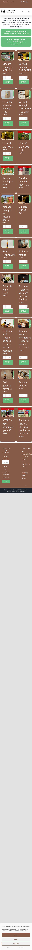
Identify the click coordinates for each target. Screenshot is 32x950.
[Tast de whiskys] (24, 374)
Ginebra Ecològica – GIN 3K (8, 67)
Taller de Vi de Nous (7, 289)
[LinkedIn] (24, 478)
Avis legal (16, 489)
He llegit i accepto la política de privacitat (5, 472)
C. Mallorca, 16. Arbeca (26, 464)
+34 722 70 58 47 (25, 458)
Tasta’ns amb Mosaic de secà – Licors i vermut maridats (8, 340)
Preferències (16, 943)
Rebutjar (16, 939)
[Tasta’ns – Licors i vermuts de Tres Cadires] (24, 278)
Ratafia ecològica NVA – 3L (24, 181)
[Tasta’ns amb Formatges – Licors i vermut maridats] (24, 323)
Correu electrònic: (5, 457)
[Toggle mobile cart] (22, 11)
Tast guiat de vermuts (7, 385)
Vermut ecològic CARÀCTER (25, 67)
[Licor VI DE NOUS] (7, 135)
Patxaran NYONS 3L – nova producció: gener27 (24, 427)
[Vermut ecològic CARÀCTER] (24, 56)
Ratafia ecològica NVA (8, 181)
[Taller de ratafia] (24, 244)
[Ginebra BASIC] (24, 199)
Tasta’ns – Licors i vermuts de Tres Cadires (24, 293)
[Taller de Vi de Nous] (7, 278)
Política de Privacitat (23, 489)
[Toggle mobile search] (25, 11)
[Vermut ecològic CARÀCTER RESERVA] (24, 94)
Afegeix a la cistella (7, 82)
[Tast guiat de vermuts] (7, 374)
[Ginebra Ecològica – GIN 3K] (7, 56)
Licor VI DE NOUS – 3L (24, 146)
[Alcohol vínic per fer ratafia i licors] (7, 199)
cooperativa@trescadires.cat (26, 454)
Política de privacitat (20, 947)
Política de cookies (11, 947)
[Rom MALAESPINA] (7, 244)
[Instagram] (22, 478)
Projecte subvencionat (20, 491)
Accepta (16, 935)
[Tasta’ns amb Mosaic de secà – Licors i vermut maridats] (7, 323)
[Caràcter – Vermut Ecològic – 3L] (7, 94)
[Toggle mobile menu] (29, 11)
